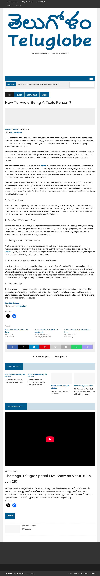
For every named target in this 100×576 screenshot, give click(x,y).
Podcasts (19, 6)
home (43, 166)
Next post (60, 356)
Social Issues (32, 95)
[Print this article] (66, 347)
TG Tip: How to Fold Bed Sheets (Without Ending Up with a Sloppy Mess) (84, 391)
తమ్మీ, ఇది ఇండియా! (27, 2)
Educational (41, 2)
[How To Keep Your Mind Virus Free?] (61, 382)
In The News (32, 374)
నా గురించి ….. (27, 529)
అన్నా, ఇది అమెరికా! (12, 2)
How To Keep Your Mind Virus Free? (60, 392)
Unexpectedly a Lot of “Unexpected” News (77, 331)
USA (38, 374)
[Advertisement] (49, 66)
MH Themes (31, 573)
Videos (76, 573)
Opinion (9, 6)
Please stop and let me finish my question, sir (46, 331)
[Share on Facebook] (12, 347)
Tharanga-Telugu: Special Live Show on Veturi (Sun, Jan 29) (48, 479)
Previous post (42, 356)
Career (53, 386)
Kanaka (15, 129)
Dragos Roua (16, 132)
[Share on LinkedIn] (34, 347)
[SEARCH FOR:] (81, 84)
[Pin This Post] (44, 347)
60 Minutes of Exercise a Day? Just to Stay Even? (14, 381)
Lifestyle (8, 374)
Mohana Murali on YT (15, 406)
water (7, 252)
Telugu (19, 95)
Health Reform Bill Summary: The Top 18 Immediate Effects (36, 382)
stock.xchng (21, 306)
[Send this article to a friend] (55, 347)
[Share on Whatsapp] (76, 347)
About (93, 573)
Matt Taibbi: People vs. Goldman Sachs (16, 331)
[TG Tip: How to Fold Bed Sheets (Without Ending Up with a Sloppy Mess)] (84, 382)
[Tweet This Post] (23, 347)
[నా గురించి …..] (12, 531)
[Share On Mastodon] (87, 347)
